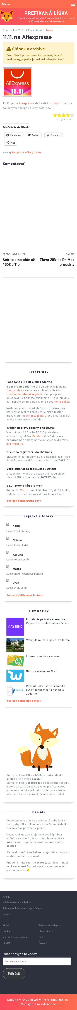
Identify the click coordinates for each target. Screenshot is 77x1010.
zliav (55, 103)
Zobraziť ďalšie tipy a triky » (24, 700)
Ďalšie (6, 914)
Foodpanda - (24, 394)
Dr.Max (6, 943)
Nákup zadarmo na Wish (41, 671)
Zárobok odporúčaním (16, 937)
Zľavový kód (45, 931)
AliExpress (18, 152)
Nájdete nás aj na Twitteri (17, 902)
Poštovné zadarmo (49, 925)
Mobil (6, 925)
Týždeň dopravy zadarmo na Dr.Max (30, 427)
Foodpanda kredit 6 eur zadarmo (29, 382)
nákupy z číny (33, 152)
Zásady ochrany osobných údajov (22, 908)
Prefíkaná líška (46, 13)
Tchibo (17, 540)
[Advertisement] (38, 319)
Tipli (40, 937)
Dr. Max (37, 436)
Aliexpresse (26, 103)
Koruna (18, 554)
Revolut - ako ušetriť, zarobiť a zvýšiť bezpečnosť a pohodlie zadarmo (46, 690)
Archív (49, 30)
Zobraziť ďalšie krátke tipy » (24, 500)
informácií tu (14, 443)
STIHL (17, 526)
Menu (6, 4)
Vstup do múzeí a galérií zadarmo (48, 640)
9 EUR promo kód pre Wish (24, 485)
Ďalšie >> (43, 943)
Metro (17, 569)
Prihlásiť (14, 974)
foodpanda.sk (15, 390)
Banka (6, 931)
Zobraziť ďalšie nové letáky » (24, 595)
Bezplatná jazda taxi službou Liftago (31, 468)
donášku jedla (35, 415)
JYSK (16, 583)
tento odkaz (62, 401)
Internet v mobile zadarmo (43, 656)
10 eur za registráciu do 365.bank (29, 452)
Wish (23, 490)
